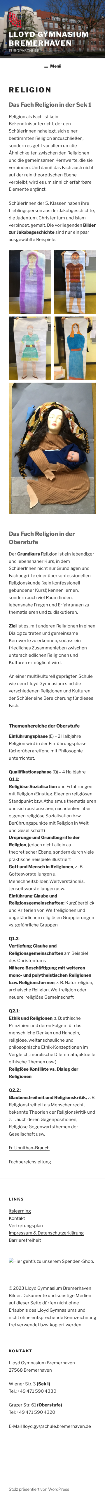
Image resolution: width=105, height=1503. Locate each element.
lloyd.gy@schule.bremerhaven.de (57, 1426)
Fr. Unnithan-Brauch (29, 1148)
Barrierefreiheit (25, 1240)
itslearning (20, 1211)
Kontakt (17, 1218)
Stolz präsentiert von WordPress (39, 1489)
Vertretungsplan (26, 1225)
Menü (55, 65)
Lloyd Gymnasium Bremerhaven (49, 38)
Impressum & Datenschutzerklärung (46, 1233)
